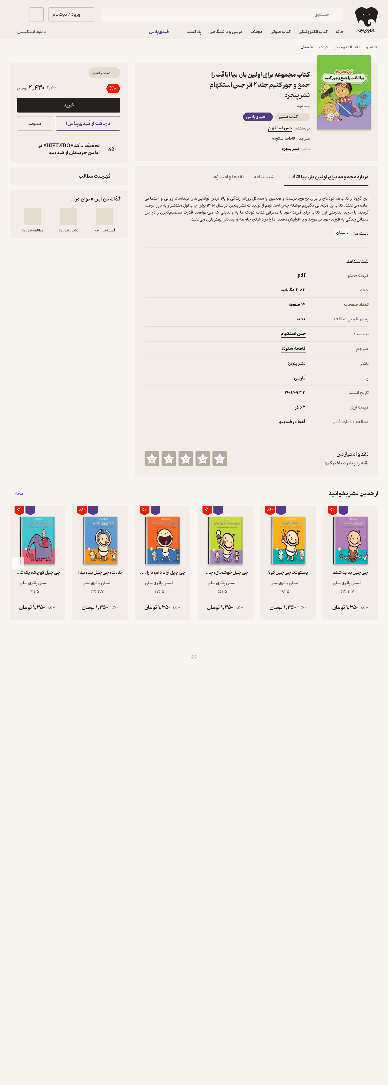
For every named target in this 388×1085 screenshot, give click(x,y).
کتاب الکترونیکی (347, 47)
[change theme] (17, 14)
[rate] (219, 458)
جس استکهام (280, 128)
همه (19, 493)
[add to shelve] (104, 216)
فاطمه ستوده (283, 138)
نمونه (34, 124)
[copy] (23, 149)
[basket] (36, 14)
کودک (323, 47)
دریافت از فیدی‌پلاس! (88, 124)
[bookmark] (163, 150)
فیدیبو (371, 47)
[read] (32, 216)
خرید (69, 105)
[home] (365, 20)
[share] (192, 150)
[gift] (177, 150)
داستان (307, 47)
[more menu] (148, 150)
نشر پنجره (290, 149)
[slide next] (18, 563)
